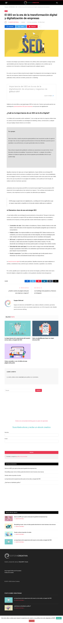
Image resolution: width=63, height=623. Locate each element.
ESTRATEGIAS (12, 7)
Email (6, 438)
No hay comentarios (32, 22)
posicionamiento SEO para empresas (23, 106)
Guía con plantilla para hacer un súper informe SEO (43, 339)
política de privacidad (22, 456)
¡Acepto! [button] (59, 618)
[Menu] (6, 2)
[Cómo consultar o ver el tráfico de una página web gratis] (18, 351)
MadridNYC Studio (23, 562)
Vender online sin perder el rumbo (13, 475)
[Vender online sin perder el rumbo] (9, 534)
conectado (21, 377)
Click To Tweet (48, 95)
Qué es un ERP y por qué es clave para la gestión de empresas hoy (21, 468)
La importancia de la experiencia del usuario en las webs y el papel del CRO (17, 339)
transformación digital (13, 261)
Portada (6, 7)
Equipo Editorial (14, 22)
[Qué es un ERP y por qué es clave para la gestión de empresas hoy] (9, 518)
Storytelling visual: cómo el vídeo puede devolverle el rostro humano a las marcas (24, 472)
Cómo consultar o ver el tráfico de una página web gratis (16, 362)
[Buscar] (57, 2)
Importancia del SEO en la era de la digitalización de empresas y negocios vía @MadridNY (28, 89)
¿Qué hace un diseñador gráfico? (13, 482)
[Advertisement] (16, 404)
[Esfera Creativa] (31, 2)
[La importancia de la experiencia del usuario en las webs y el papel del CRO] (18, 328)
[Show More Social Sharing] (39, 26)
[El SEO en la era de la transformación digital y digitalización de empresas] (31, 43)
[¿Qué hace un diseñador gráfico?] (9, 607)
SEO (16, 7)
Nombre (7, 432)
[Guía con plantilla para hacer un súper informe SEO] (45, 328)
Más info (32, 620)
